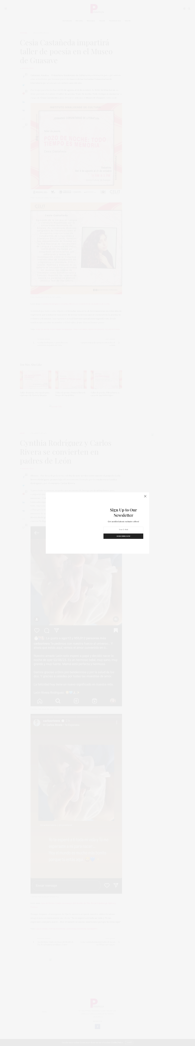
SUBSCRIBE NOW (123, 536)
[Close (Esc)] (145, 496)
